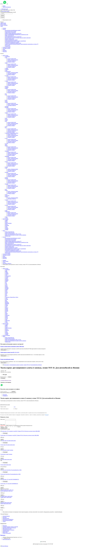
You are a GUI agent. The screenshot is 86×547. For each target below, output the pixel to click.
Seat (6, 189)
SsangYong (7, 195)
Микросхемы (7, 235)
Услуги (4, 29)
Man (6, 144)
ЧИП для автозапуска (9, 35)
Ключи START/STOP (11, 58)
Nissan (6, 161)
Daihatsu (6, 87)
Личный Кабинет (6, 516)
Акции (4, 521)
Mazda (6, 145)
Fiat (6, 93)
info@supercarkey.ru (7, 539)
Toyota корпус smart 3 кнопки (6, 454)
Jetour (6, 126)
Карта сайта (5, 531)
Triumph (6, 228)
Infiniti (6, 112)
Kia (5, 127)
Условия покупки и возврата (8, 529)
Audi (6, 57)
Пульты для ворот (4, 25)
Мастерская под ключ (7, 528)
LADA (6, 217)
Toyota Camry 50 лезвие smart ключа (7, 444)
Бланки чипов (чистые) (9, 232)
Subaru (6, 196)
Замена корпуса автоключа (10, 32)
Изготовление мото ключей (10, 31)
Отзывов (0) (5, 395)
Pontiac (6, 177)
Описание (5, 394)
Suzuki (6, 199)
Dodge (6, 88)
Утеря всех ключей (6, 47)
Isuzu (6, 118)
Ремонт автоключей (7, 533)
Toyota (6, 205)
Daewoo (6, 86)
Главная (4, 28)
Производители (6, 518)
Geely (6, 100)
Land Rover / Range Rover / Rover (11, 133)
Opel (6, 168)
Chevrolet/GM (8, 71)
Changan (6, 69)
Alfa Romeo (7, 56)
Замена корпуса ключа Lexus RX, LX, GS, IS (9, 352)
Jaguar (6, 120)
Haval (6, 101)
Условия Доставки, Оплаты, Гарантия (10, 526)
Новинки (4, 50)
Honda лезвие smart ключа (5, 503)
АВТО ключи (3, 22)
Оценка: (2, 426)
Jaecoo (6, 119)
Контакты (5, 51)
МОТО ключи (3, 24)
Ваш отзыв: (2, 424)
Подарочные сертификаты (8, 519)
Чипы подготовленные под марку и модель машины (15, 234)
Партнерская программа (7, 520)
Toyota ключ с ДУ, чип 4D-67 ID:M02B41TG (9, 483)
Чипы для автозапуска (9, 231)
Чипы (1, 26)
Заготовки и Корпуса (11, 60)
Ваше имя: (2, 419)
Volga (6, 210)
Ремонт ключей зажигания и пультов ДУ (13, 33)
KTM (6, 226)
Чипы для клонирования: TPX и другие (13, 233)
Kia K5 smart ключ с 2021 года (6, 490)
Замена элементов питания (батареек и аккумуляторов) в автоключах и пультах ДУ (21, 44)
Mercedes (7, 151)
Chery (6, 70)
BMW (6, 62)
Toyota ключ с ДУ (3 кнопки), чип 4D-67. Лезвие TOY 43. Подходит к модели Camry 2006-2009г (19, 435)
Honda (6, 102)
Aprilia (6, 220)
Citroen (6, 80)
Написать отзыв (7, 380)
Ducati (6, 222)
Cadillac (6, 68)
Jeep (6, 121)
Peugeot (6, 172)
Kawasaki (7, 225)
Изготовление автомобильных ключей (13, 30)
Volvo (6, 216)
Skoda (6, 190)
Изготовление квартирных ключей (12, 41)
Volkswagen (7, 211)
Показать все (7, 46)
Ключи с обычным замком (12, 59)
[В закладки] (4, 495)
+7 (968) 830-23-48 (4, 8)
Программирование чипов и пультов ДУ (13, 36)
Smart (6, 194)
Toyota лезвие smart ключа (5, 464)
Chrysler (6, 75)
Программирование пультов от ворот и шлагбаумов (15, 40)
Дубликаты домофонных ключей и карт (13, 43)
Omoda (6, 166)
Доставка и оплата (6, 48)
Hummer (6, 106)
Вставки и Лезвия (11, 61)
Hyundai (6, 107)
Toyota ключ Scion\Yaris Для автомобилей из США (10, 474)
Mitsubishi (7, 156)
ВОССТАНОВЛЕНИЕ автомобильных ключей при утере (16, 34)
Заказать (13, 391)
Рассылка (5, 517)
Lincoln (6, 143)
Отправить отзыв (4, 427)
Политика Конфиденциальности (9, 527)
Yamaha (6, 229)
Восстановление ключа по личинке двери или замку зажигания (18, 37)
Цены (4, 49)
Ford (6, 94)
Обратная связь (6, 530)
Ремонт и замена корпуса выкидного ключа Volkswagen (12, 346)
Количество (2, 376)
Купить (2, 495)
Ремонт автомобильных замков (11, 39)
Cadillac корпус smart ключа (5, 497)
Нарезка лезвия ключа (9, 38)
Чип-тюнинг (7, 45)
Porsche (6, 178)
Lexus (6, 138)
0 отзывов (2, 380)
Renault (6, 183)
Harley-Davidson (8, 223)
